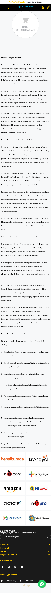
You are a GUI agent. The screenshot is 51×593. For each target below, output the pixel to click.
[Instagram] (15, 567)
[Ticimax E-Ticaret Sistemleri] (25, 585)
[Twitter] (9, 567)
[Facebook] (2, 567)
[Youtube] (21, 567)
